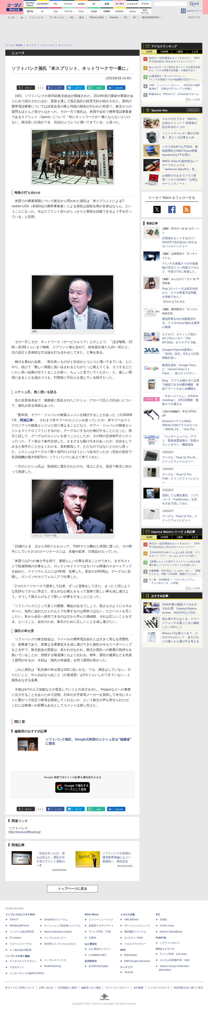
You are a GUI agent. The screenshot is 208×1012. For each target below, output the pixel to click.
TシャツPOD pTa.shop (173, 954)
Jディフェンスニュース (137, 925)
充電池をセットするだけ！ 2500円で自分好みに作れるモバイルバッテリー (180, 242)
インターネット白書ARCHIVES (27, 973)
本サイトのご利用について (19, 987)
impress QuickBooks (171, 931)
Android (113, 17)
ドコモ (11, 17)
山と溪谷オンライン (100, 949)
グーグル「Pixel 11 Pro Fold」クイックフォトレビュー (180, 478)
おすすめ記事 (159, 595)
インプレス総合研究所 (22, 931)
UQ (71, 17)
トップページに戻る (72, 888)
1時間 (149, 51)
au (22, 17)
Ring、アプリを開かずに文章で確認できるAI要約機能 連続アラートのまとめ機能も (180, 384)
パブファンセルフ (169, 942)
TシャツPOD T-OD (100, 931)
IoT (134, 17)
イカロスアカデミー (135, 943)
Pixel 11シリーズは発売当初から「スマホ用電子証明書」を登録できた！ (180, 292)
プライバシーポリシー (117, 987)
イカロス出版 (127, 914)
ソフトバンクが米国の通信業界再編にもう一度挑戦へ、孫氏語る (116, 857)
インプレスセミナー (55, 937)
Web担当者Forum (19, 925)
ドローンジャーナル (20, 943)
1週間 (180, 51)
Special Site (159, 110)
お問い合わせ (46, 987)
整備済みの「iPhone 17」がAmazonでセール (174, 94)
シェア (58, 88)
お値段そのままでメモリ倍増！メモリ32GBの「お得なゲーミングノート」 (180, 179)
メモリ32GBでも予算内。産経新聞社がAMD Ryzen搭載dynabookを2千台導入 (180, 150)
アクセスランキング (164, 46)
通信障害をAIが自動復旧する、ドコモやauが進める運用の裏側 (180, 323)
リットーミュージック (101, 919)
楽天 (81, 17)
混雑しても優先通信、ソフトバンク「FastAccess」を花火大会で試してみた (180, 499)
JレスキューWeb (133, 937)
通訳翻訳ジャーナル (135, 931)
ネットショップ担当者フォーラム (62, 925)
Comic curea (167, 925)
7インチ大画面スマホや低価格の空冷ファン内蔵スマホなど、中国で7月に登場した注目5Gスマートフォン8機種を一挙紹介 (180, 271)
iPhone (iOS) (97, 17)
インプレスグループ (159, 987)
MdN (123, 950)
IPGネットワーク (165, 949)
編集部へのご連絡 (91, 987)
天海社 (163, 919)
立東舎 (92, 937)
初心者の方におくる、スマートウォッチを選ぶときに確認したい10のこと (180, 622)
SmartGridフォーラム (55, 919)
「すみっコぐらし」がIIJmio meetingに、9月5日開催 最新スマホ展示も (180, 400)
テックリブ (126, 967)
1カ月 (195, 51)
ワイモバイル (56, 17)
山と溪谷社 (91, 943)
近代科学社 (91, 961)
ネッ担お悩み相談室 (20, 950)
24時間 (164, 51)
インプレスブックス (55, 960)
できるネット (17, 967)
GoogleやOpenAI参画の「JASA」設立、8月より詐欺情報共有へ (180, 353)
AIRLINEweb (131, 919)
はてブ (78, 88)
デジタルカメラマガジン (23, 961)
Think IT (14, 919)
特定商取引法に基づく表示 (188, 987)
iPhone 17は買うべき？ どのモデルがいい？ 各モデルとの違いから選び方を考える (180, 637)
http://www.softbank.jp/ (25, 832)
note (98, 88)
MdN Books (130, 955)
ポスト (28, 88)
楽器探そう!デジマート (101, 925)
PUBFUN (161, 937)
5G (125, 17)
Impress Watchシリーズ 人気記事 (173, 531)
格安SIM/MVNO (150, 17)
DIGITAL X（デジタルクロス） (60, 943)
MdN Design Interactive (137, 961)
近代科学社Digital (98, 966)
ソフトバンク (36, 17)
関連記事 (26, 420)
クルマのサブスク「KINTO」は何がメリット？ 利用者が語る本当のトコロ (180, 123)
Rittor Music (92, 914)
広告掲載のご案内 (67, 987)
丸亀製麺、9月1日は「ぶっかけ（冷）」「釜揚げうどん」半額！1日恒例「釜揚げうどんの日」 (174, 574)
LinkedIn (119, 88)
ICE (158, 914)
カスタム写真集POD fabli (174, 960)
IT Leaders (15, 937)
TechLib (128, 972)
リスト (40, 88)
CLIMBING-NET (97, 955)
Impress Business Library (58, 931)
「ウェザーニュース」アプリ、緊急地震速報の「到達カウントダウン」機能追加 (180, 440)
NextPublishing (52, 966)
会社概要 (138, 987)
